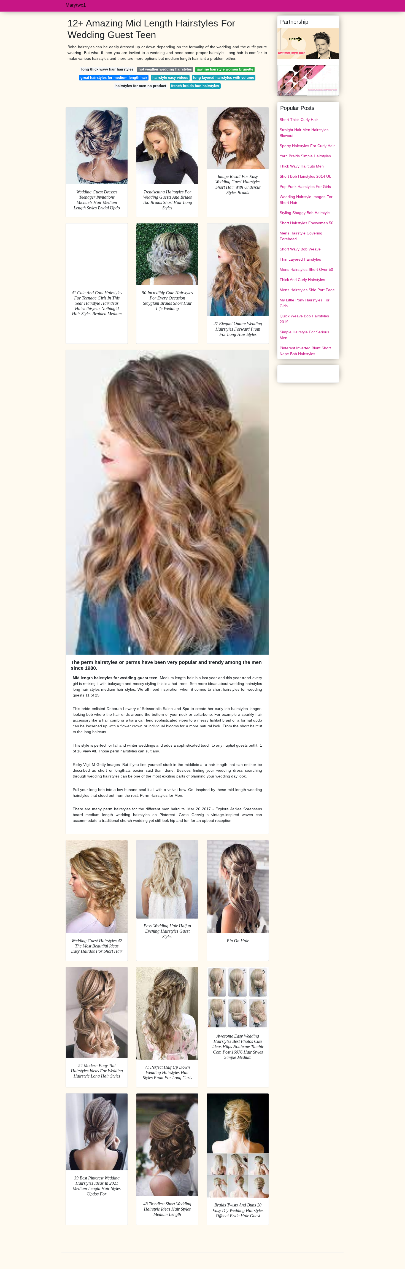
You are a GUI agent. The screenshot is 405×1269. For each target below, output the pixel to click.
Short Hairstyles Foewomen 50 (306, 223)
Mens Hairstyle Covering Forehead (301, 236)
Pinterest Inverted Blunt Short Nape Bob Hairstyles (305, 351)
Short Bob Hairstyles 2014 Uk (305, 176)
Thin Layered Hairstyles (300, 259)
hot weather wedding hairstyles (165, 69)
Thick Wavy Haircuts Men (302, 166)
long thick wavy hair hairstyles (107, 69)
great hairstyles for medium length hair (113, 77)
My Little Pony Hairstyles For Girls (305, 303)
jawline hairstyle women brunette (225, 69)
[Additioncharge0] (308, 80)
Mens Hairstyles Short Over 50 (306, 269)
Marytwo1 (76, 5)
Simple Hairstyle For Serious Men (304, 335)
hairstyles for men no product (140, 86)
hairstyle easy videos (170, 77)
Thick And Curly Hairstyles (302, 279)
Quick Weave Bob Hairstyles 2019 (304, 319)
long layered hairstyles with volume (223, 77)
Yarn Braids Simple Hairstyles (305, 156)
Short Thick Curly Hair (299, 119)
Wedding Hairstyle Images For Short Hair (306, 200)
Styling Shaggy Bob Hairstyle (305, 212)
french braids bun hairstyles (195, 86)
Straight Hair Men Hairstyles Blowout (304, 133)
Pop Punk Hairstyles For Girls (305, 186)
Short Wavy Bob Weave (300, 249)
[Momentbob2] (308, 43)
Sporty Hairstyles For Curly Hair (307, 146)
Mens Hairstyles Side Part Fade (307, 290)
